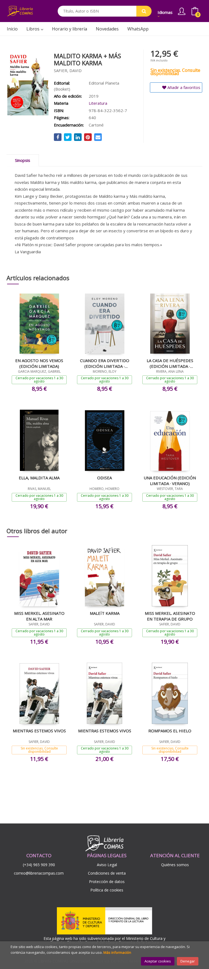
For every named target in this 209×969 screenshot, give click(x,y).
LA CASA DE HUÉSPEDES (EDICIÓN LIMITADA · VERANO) (170, 363)
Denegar (187, 961)
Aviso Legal (107, 864)
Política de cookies (106, 890)
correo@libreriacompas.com (39, 873)
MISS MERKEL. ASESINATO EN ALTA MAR (39, 615)
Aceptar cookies (158, 961)
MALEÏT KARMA (104, 613)
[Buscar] (144, 11)
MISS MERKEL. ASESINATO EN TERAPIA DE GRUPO (170, 615)
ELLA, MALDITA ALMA (39, 477)
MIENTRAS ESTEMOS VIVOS (39, 730)
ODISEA (104, 477)
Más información (117, 952)
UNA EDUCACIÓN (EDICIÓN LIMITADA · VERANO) (170, 480)
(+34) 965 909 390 (39, 864)
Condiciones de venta (107, 873)
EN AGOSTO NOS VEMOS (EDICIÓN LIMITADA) (39, 363)
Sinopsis (22, 160)
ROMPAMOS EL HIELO (169, 730)
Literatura (98, 103)
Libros (33, 29)
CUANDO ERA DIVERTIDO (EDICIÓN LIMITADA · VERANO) (104, 363)
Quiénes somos (175, 864)
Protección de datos (107, 881)
